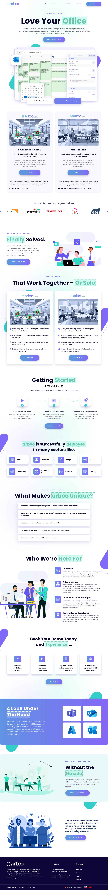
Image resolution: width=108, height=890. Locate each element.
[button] (40, 101)
